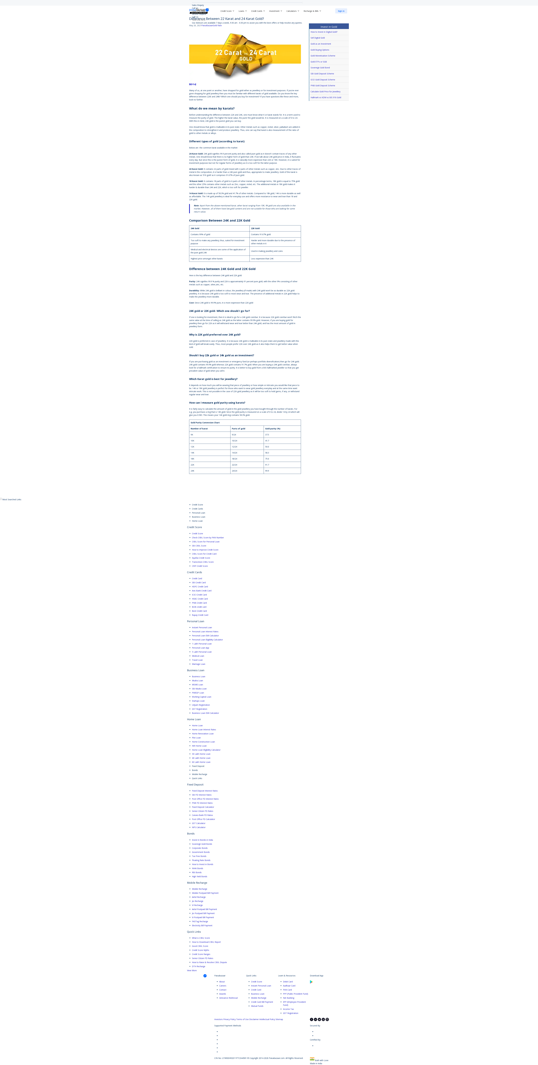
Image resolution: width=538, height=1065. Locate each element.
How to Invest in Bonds (202, 864)
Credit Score (197, 533)
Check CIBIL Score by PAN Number (208, 537)
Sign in (341, 11)
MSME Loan (197, 684)
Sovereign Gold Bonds (202, 844)
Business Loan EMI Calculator (205, 713)
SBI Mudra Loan (199, 688)
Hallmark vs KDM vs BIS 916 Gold (326, 97)
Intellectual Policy (267, 1019)
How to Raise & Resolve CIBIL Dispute (209, 962)
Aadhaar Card (289, 985)
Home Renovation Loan (203, 733)
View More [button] (192, 970)
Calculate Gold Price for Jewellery (325, 91)
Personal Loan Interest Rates (205, 631)
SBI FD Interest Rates (202, 794)
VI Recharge (197, 905)
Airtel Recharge (199, 897)
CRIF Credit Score (200, 566)
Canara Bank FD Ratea (202, 815)
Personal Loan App (200, 647)
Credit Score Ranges (201, 954)
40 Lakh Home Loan (201, 758)
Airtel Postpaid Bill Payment (204, 909)
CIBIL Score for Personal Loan (206, 541)
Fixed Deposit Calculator (203, 807)
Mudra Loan (197, 680)
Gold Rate (217, 25)
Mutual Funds (257, 1006)
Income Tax (288, 1009)
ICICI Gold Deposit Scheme (323, 79)
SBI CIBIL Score (199, 545)
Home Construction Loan (203, 741)
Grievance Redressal (228, 998)
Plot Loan (196, 737)
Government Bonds (201, 852)
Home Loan (197, 725)
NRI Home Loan (199, 745)
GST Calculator (198, 823)
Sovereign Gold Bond (320, 67)
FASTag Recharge (200, 921)
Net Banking (288, 998)
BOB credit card (199, 607)
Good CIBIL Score (200, 946)
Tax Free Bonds (199, 856)
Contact (222, 989)
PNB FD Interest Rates (202, 803)
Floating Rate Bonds (201, 860)
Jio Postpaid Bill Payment (203, 913)
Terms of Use (242, 1019)
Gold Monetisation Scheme (323, 55)
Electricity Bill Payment (202, 925)
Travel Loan (197, 660)
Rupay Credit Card (200, 615)
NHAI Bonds (197, 868)
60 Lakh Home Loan (201, 762)
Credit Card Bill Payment (262, 1002)
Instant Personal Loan (202, 627)
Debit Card (288, 981)
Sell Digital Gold (318, 37)
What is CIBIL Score (201, 938)
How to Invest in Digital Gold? (324, 32)
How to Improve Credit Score (205, 549)
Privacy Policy (229, 1019)
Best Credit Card (199, 611)
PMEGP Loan (198, 692)
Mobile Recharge (199, 889)
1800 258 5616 (198, 19)
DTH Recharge (198, 966)
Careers (222, 985)
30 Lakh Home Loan (201, 754)
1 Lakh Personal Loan (202, 643)
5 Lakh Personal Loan (202, 651)
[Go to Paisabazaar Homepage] (199, 11)
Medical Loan (198, 656)
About (222, 981)
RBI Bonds (197, 872)
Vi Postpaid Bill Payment (203, 917)
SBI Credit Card (199, 582)
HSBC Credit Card (200, 598)
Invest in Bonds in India (202, 840)
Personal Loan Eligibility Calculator (207, 639)
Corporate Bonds (200, 848)
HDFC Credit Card (200, 586)
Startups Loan (198, 700)
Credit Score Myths (200, 950)
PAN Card (287, 989)
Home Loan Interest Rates (204, 729)
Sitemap (279, 1019)
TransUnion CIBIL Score (203, 562)
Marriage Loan (198, 664)
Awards (222, 993)
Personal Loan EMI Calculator (205, 635)
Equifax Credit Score (201, 558)
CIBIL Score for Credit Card (204, 553)
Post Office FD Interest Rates (205, 799)
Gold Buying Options (320, 49)
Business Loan (198, 676)
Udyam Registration (201, 705)
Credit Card (197, 578)
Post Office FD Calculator (203, 819)
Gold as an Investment (321, 43)
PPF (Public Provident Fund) (295, 993)
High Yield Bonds (199, 876)
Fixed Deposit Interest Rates (205, 790)
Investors (218, 1019)
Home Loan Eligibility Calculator (206, 750)
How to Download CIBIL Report (206, 942)
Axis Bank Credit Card (201, 590)
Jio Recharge (197, 901)
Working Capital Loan (201, 696)
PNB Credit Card (199, 602)
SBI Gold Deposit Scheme (322, 73)
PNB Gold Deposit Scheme (323, 85)
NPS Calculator (199, 827)
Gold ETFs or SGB (319, 61)
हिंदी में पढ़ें (192, 84)
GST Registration (199, 709)
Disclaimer (254, 1019)
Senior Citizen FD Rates (202, 811)
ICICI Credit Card (199, 594)
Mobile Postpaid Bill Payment (205, 893)
